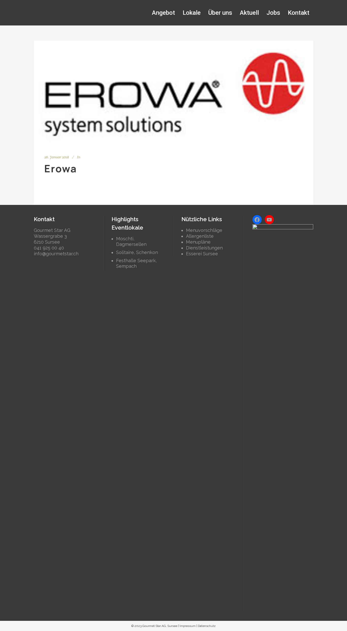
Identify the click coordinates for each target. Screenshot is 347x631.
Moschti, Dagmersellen (131, 241)
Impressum (188, 626)
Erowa (60, 168)
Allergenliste (200, 236)
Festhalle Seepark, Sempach (136, 263)
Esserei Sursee (202, 253)
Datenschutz (207, 626)
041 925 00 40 (49, 247)
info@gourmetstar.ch (56, 253)
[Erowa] (173, 93)
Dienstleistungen (204, 247)
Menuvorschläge (204, 230)
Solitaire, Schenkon (137, 252)
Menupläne (198, 242)
